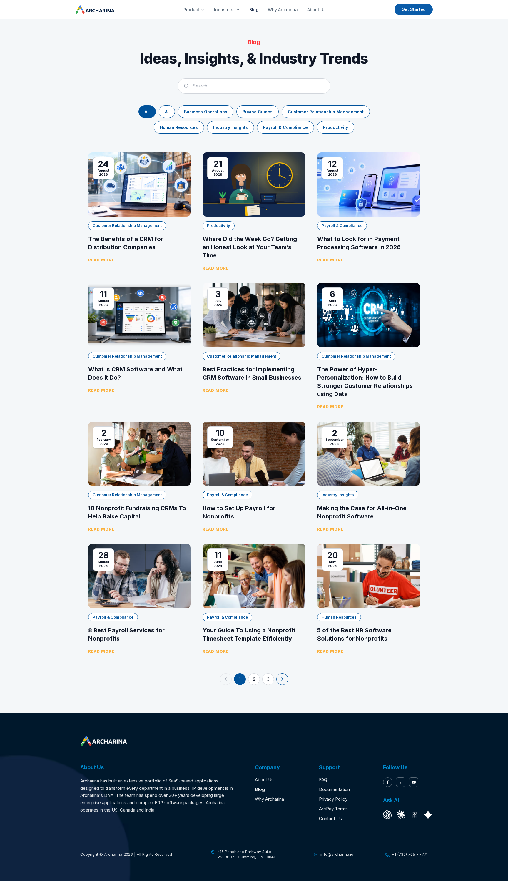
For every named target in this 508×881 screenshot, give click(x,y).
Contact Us (330, 818)
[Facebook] (387, 782)
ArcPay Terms (333, 809)
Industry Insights (230, 127)
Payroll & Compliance (285, 127)
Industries (224, 9)
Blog (253, 9)
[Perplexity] (414, 814)
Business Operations (205, 111)
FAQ (323, 779)
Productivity (335, 127)
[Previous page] (226, 679)
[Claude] (401, 814)
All (147, 111)
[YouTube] (413, 782)
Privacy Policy (333, 799)
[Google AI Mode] (428, 814)
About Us (316, 9)
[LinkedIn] (400, 782)
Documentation (334, 789)
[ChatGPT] (387, 814)
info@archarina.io (336, 854)
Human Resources (179, 127)
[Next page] (282, 679)
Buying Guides (258, 111)
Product (191, 9)
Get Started (414, 9)
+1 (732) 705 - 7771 (410, 854)
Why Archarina (283, 9)
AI (167, 111)
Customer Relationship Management (326, 111)
